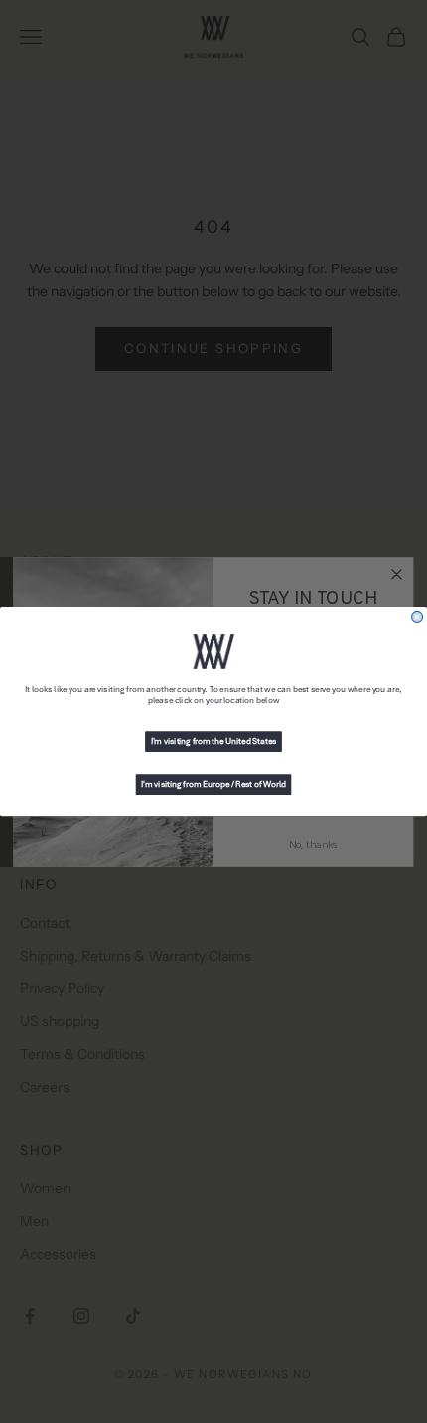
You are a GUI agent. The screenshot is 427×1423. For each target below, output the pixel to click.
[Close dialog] (417, 616)
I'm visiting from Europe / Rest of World (213, 784)
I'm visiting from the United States (214, 741)
